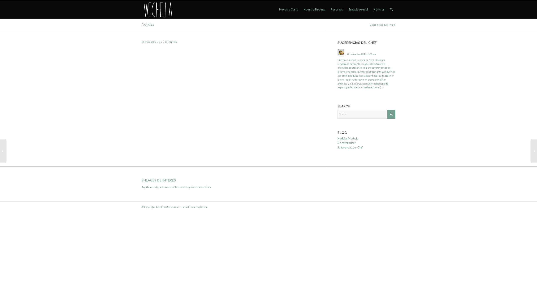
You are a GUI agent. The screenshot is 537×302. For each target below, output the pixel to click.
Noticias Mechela (348, 138)
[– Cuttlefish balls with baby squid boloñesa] (533, 151)
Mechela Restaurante (168, 207)
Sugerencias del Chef (350, 147)
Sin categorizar (347, 142)
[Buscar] (391, 9)
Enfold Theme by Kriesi (194, 207)
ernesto (173, 42)
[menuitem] (288, 9)
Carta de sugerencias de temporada (366, 50)
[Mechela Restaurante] (157, 9)
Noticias (148, 24)
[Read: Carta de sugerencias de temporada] (341, 52)
